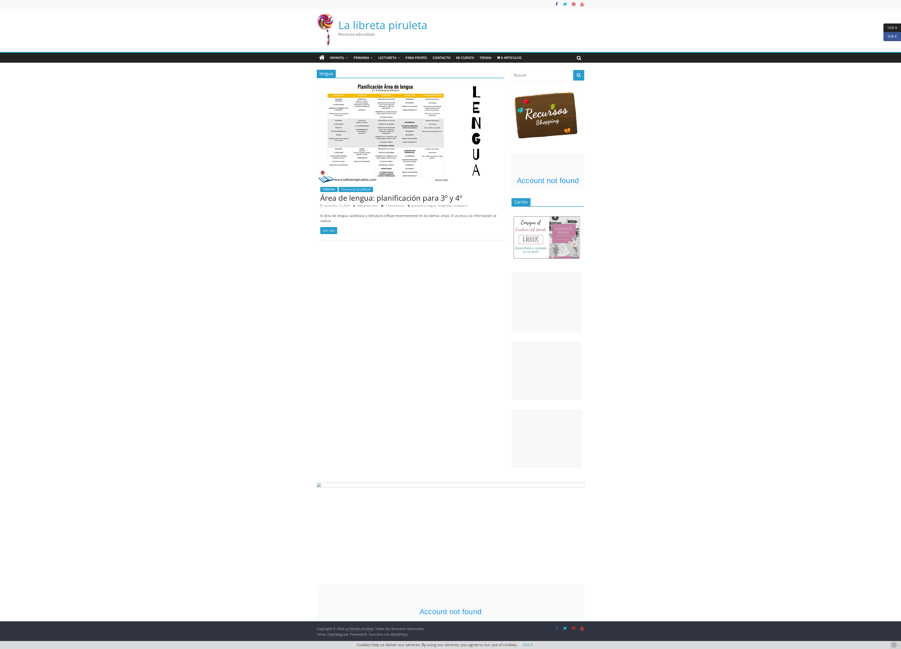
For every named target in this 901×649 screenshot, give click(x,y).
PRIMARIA (361, 57)
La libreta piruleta (383, 25)
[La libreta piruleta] (322, 58)
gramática (418, 206)
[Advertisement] (547, 302)
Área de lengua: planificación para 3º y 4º (391, 198)
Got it (528, 644)
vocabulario (460, 206)
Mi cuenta (465, 57)
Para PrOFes (416, 57)
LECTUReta (387, 57)
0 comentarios (394, 206)
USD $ (890, 27)
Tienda (485, 57)
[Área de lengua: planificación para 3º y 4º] (410, 84)
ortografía (444, 206)
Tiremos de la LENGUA (356, 189)
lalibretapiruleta (368, 206)
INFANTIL (337, 57)
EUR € (890, 36)
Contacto (441, 57)
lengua (431, 206)
